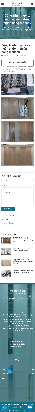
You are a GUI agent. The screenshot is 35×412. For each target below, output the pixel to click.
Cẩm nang (4, 219)
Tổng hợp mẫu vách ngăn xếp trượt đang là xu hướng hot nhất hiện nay (23, 261)
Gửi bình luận (8, 209)
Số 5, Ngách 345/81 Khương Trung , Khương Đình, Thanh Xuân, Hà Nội (17, 316)
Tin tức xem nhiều (8, 234)
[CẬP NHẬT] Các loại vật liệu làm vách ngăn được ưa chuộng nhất (23, 239)
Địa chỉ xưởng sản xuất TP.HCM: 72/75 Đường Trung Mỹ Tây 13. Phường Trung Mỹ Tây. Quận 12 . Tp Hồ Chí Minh (17, 328)
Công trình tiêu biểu (7, 223)
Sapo (21, 407)
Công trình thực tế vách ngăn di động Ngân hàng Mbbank (17, 49)
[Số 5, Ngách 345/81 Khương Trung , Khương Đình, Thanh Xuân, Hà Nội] (17, 307)
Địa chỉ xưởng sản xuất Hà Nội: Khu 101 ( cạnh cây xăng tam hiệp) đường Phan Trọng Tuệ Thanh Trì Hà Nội (17, 321)
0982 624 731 (21, 344)
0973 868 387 (20, 346)
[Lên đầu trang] (30, 397)
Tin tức (3, 227)
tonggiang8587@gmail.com (17, 360)
